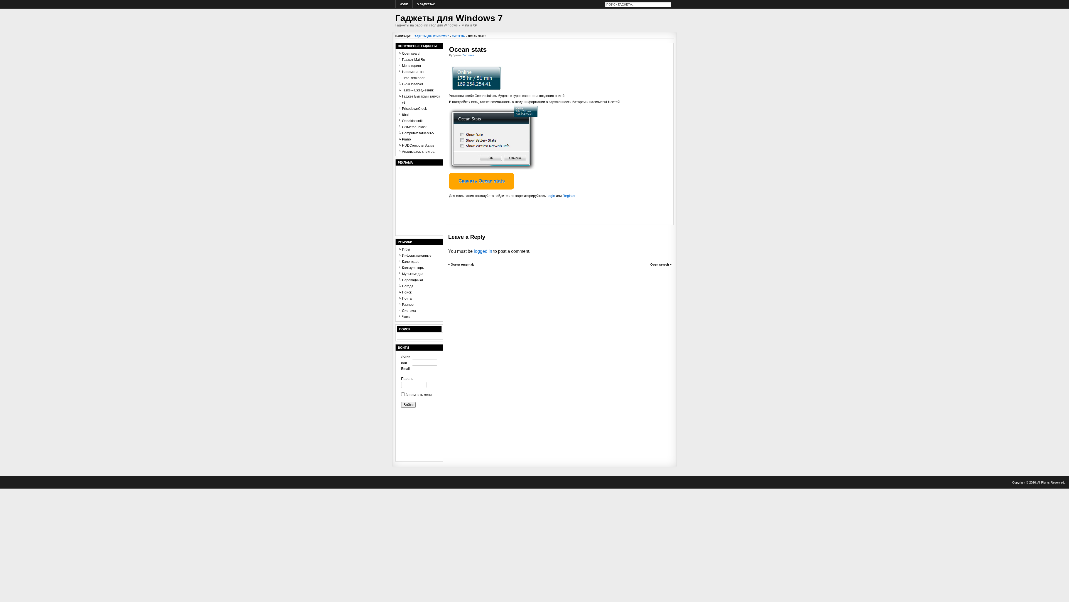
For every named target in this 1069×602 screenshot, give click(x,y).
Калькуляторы (413, 268)
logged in (483, 251)
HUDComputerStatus (418, 145)
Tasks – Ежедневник (417, 90)
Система (458, 36)
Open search (659, 264)
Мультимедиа (412, 274)
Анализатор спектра (418, 152)
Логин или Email (405, 363)
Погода (407, 286)
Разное (408, 305)
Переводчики (412, 280)
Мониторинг (411, 66)
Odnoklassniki (412, 121)
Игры (406, 249)
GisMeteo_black (414, 127)
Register (569, 196)
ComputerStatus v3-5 (418, 133)
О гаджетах (426, 4)
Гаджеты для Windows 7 (449, 18)
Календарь (410, 262)
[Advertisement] (514, 213)
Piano (406, 139)
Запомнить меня (418, 395)
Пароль (406, 379)
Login (550, 196)
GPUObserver (412, 84)
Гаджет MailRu (413, 60)
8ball (406, 115)
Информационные (416, 256)
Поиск (406, 292)
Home (404, 4)
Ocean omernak (462, 264)
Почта (407, 298)
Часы (406, 317)
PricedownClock (414, 109)
